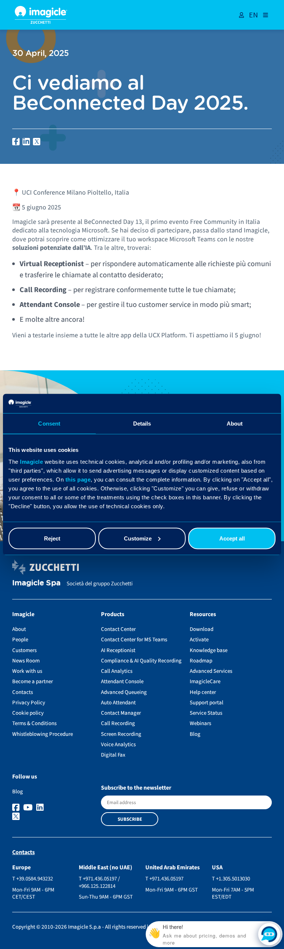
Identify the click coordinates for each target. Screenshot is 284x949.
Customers (24, 650)
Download (201, 629)
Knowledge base (208, 650)
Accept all (232, 538)
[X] (53, 817)
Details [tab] (142, 423)
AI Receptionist (118, 650)
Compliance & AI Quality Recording (141, 661)
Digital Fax (113, 755)
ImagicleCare (205, 681)
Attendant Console (122, 681)
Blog (195, 734)
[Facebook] (16, 808)
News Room (26, 661)
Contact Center (118, 629)
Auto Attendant (118, 703)
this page (78, 479)
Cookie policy (28, 713)
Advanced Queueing (124, 692)
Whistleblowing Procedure (42, 734)
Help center (203, 692)
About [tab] (235, 423)
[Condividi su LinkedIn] (26, 141)
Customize (138, 538)
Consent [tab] (49, 423)
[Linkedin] (40, 808)
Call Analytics (116, 671)
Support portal (206, 703)
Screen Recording (121, 734)
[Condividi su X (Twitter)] (36, 141)
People (20, 640)
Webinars (200, 723)
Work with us (27, 671)
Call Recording (118, 723)
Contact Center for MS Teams (134, 640)
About (19, 629)
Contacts (22, 692)
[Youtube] (28, 808)
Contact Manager (121, 713)
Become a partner (32, 681)
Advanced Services (211, 671)
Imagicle (31, 461)
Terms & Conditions (34, 723)
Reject (52, 538)
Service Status (206, 713)
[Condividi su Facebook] (16, 141)
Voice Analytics (118, 744)
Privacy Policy (28, 703)
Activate (199, 640)
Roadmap (201, 661)
